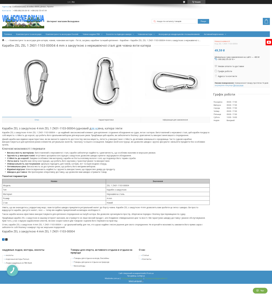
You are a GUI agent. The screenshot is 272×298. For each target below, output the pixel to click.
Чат (262, 290)
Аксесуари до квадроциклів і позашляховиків (179, 34)
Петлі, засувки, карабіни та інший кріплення (97, 40)
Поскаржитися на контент (132, 278)
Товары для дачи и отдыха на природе (91, 262)
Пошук (203, 21)
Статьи (145, 255)
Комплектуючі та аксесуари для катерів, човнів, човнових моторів (41, 40)
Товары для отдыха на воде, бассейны (91, 258)
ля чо (94, 128)
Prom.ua (150, 273)
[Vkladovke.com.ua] (23, 21)
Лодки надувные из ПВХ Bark (19, 263)
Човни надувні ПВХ (91, 34)
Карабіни (124, 40)
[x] (6, 239)
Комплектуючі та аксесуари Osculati (62, 34)
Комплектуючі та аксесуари (28, 34)
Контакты (146, 259)
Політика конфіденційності (156, 278)
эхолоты (9, 255)
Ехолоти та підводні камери (118, 34)
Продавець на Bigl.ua (136, 276)
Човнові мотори (145, 34)
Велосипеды (79, 266)
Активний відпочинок (214, 34)
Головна (8, 34)
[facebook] (3, 239)
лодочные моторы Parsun (17, 259)
